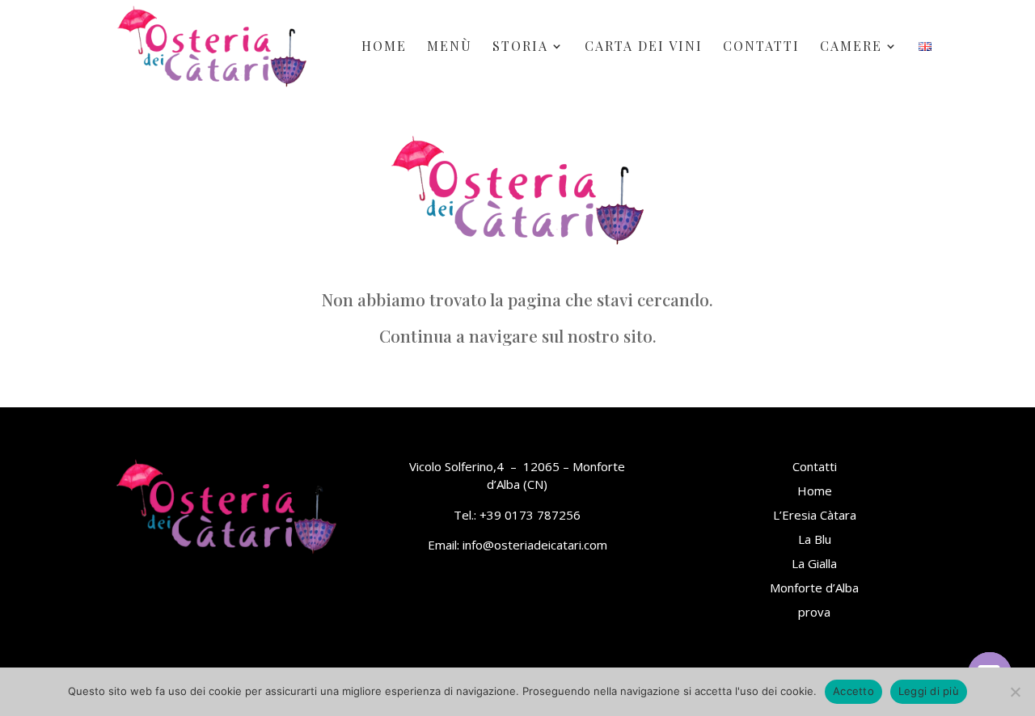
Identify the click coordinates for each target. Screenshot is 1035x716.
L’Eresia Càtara (814, 515)
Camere (851, 47)
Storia (520, 47)
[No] (1015, 692)
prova (814, 612)
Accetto (853, 690)
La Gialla (814, 563)
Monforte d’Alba (814, 587)
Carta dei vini (644, 47)
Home (384, 47)
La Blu (814, 539)
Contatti (761, 47)
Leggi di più (928, 690)
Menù (449, 47)
